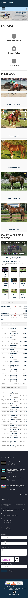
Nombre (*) (4, 534)
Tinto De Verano (23, 296)
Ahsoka (14, 283)
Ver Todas (24, 494)
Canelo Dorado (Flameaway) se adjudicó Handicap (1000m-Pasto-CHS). (15, 478)
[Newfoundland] (14, 149)
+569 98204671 (8, 520)
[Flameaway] (14, 118)
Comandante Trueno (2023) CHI (11, 261)
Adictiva (15, 273)
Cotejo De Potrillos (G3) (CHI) (14, 257)
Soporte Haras (14, 595)
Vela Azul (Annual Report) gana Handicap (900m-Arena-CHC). (14, 462)
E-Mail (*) (3, 541)
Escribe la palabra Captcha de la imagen (11, 564)
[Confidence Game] (14, 87)
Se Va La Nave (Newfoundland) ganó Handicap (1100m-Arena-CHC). (16, 470)
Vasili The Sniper (14, 296)
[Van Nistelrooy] (14, 181)
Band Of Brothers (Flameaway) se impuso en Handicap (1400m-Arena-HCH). (16, 487)
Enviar (4, 571)
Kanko (22, 273)
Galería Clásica (14, 40)
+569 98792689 (8, 522)
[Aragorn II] (14, 212)
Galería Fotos (14, 53)
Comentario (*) (5, 547)
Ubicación (14, 65)
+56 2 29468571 (6, 505)
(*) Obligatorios (11, 571)
